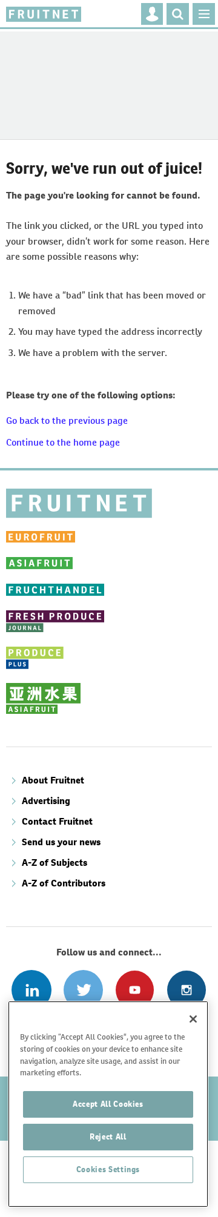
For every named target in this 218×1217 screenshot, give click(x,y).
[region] (108, 1104)
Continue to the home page (63, 442)
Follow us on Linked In (31, 989)
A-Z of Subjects (54, 862)
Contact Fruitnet (57, 821)
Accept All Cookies (108, 1104)
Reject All (108, 1137)
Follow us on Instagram (186, 989)
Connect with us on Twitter (83, 989)
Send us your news (61, 842)
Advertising (46, 800)
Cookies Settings (108, 1169)
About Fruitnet (53, 780)
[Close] (193, 1019)
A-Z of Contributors (63, 883)
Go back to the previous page (67, 420)
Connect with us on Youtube (134, 989)
